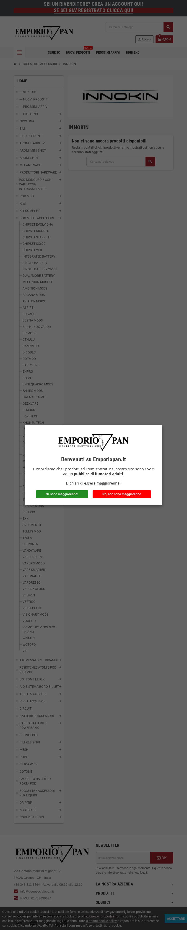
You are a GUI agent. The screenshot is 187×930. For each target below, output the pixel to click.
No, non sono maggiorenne (121, 494)
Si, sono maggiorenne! (62, 494)
